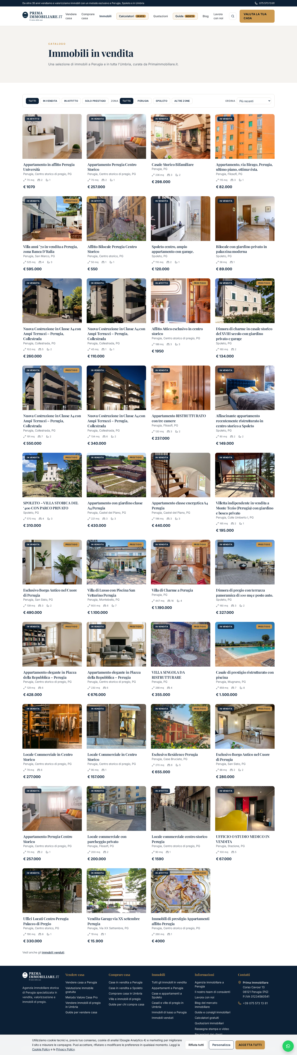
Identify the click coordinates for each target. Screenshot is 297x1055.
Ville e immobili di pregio (125, 999)
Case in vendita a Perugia (125, 982)
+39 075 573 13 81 (255, 1003)
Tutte (126, 100)
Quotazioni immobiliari (209, 1023)
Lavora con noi (218, 16)
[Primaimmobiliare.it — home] (40, 976)
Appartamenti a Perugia (167, 988)
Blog (206, 16)
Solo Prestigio (95, 100)
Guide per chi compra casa (126, 1004)
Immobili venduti (162, 1017)
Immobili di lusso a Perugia (169, 1012)
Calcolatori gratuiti (207, 1017)
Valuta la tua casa (255, 16)
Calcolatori (132, 16)
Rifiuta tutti (196, 1045)
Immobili (105, 16)
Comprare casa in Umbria (125, 993)
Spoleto (161, 100)
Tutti (32, 100)
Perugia (143, 100)
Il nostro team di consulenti (212, 992)
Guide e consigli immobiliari (212, 1012)
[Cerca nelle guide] (232, 16)
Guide (184, 16)
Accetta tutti (250, 1045)
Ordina (230, 100)
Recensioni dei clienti (208, 1034)
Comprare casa (88, 16)
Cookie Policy (41, 1049)
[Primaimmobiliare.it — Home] (42, 16)
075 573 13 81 (267, 3)
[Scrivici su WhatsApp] (288, 1046)
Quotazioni (160, 16)
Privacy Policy (65, 1049)
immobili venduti (53, 952)
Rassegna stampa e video (212, 1029)
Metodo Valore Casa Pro (81, 997)
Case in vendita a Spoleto (125, 988)
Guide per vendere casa (81, 1012)
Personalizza (221, 1045)
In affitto (71, 100)
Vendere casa (71, 16)
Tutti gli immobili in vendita (169, 982)
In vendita (50, 100)
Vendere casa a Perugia (81, 982)
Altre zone (182, 100)
